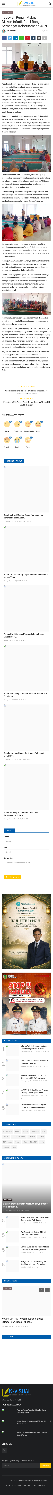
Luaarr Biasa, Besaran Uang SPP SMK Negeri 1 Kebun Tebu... (34, 1422)
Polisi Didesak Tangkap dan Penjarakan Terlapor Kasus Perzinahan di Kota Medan (26, 392)
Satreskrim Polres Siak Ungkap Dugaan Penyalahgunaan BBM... (33, 1106)
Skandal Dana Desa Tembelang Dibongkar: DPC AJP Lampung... (33, 1076)
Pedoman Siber (39, 1485)
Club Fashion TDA (30, 1142)
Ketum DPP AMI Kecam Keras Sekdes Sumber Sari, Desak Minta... (22, 1320)
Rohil (10, 12)
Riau (4, 12)
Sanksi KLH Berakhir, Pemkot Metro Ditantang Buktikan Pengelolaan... (35, 1248)
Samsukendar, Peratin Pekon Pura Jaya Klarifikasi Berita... (34, 1062)
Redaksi (27, 1485)
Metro (17, 1131)
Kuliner (41, 1137)
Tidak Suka (18, 431)
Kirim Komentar (12, 877)
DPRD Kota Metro (18, 1137)
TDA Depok (7, 1142)
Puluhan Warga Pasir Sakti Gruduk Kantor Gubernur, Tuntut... (32, 1411)
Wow (28, 447)
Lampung (35, 1131)
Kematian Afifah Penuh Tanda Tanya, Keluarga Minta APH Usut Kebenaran (26, 403)
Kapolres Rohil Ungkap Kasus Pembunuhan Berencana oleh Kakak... (23, 516)
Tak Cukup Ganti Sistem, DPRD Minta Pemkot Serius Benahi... (35, 1233)
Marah (6, 447)
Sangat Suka (28, 431)
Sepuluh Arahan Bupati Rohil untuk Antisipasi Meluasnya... (24, 754)
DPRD (25, 1131)
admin (5, 1210)
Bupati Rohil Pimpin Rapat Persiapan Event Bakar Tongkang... (25, 695)
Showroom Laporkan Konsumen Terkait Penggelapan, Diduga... (22, 814)
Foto (42, 1142)
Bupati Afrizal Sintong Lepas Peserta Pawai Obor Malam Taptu (26, 575)
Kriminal (32, 1137)
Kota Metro (7, 1131)
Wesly (6, 581)
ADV (43, 1131)
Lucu (38, 431)
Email (6, 847)
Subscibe (45, 1465)
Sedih (17, 447)
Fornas (6, 1137)
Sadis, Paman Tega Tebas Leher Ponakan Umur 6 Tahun (32, 1433)
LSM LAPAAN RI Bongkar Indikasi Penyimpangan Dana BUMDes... (34, 1047)
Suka (7, 431)
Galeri (17, 1142)
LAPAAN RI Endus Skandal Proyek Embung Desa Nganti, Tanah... (34, 1091)
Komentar (9, 830)
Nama (6, 836)
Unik (14, 1147)
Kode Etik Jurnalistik (14, 1485)
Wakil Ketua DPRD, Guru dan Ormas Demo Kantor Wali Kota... (35, 1218)
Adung (23, 1066)
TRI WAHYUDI (12, 31)
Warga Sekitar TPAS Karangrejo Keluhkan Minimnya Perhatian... (33, 1263)
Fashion (6, 1147)
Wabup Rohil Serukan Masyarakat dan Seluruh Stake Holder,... (24, 635)
